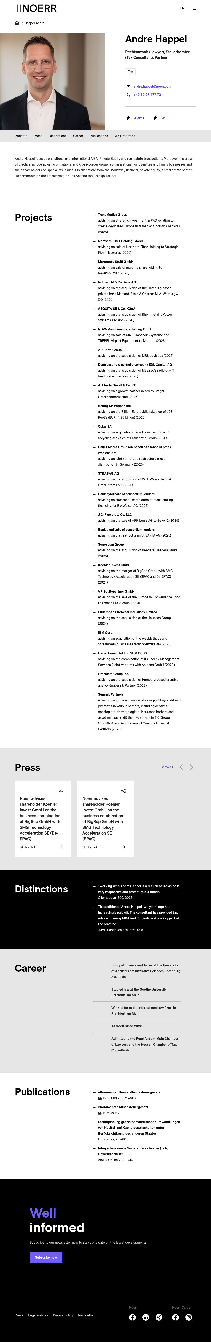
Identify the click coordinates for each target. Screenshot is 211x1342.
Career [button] (78, 136)
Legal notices (38, 1315)
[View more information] (61, 847)
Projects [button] (21, 136)
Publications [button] (99, 136)
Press (19, 1315)
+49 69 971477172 (147, 95)
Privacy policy (63, 1315)
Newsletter (86, 1315)
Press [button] (38, 136)
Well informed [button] (125, 136)
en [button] (182, 8)
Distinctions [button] (58, 136)
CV (163, 118)
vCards (139, 118)
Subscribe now (46, 1257)
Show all (167, 767)
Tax (130, 72)
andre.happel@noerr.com (152, 86)
